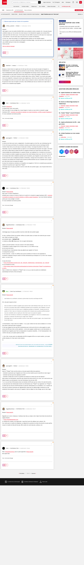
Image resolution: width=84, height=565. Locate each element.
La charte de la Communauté (13, 481)
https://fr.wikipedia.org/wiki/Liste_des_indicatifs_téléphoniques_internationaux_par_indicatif (26, 262)
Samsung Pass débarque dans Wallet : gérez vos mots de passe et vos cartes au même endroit (73, 74)
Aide (63, 2)
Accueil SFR (4, 2)
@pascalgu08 (9, 191)
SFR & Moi (63, 137)
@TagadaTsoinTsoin (9, 451)
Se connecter (79, 10)
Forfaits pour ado (66, 6)
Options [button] (80, 14)
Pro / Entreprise (56, 2)
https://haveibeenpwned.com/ (11, 419)
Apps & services (47, 2)
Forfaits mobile (25, 6)
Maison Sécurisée (51, 6)
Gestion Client (14, 14)
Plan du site (44, 481)
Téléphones (34, 6)
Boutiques (68, 2)
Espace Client (80, 2)
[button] (4, 52)
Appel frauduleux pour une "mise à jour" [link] (50, 14)
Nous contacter (28, 10)
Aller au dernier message (9, 46)
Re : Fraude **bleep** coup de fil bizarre (69, 113)
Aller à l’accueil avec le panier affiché (73, 2)
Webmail (77, 2)
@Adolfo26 (9, 106)
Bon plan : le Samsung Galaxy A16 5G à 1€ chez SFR (72, 66)
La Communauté (19, 10)
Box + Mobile (42, 6)
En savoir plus (62, 156)
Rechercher (39, 2)
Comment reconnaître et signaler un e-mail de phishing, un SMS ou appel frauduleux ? (31, 112)
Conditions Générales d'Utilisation (31, 481)
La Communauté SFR (5, 14)
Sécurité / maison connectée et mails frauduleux (29, 14)
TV (58, 6)
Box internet (16, 6)
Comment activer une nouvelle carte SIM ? (70, 26)
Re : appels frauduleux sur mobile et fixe (69, 92)
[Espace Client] (80, 2)
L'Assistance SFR (9, 10)
